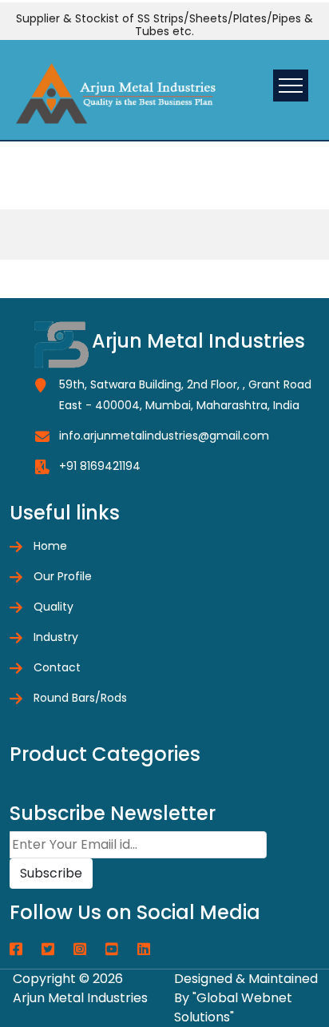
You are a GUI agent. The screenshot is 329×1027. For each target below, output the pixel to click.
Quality (53, 607)
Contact (57, 667)
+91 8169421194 (100, 466)
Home (50, 546)
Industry (56, 637)
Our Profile (63, 576)
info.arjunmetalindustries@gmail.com (164, 436)
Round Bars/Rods (80, 698)
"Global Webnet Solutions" (233, 1007)
